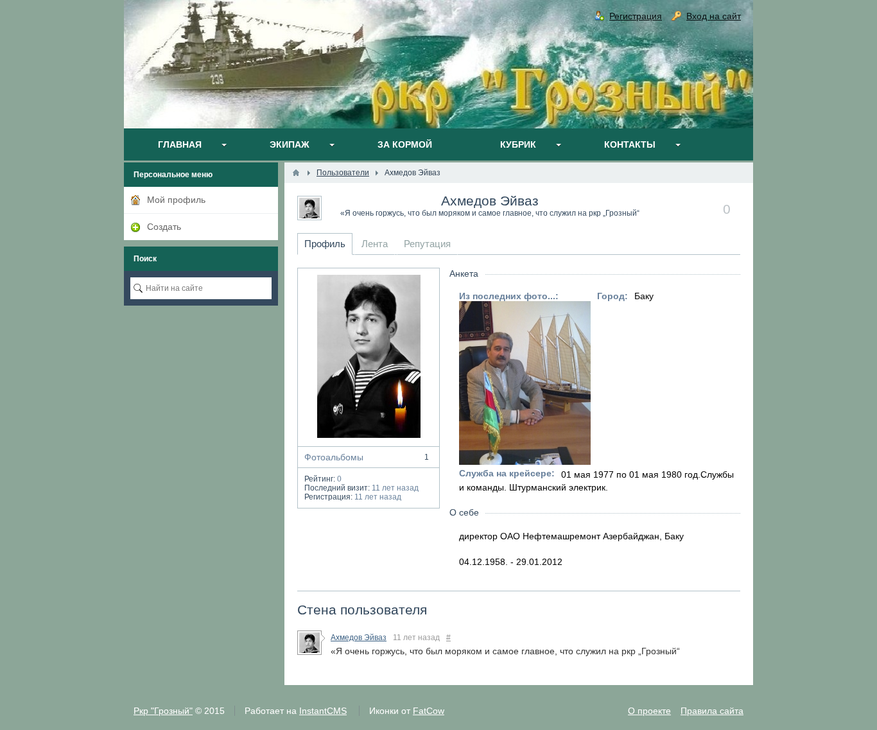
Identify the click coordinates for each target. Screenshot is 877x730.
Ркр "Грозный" (163, 711)
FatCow (428, 711)
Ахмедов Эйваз (490, 200)
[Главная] (296, 172)
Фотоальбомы (366, 457)
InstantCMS (323, 711)
